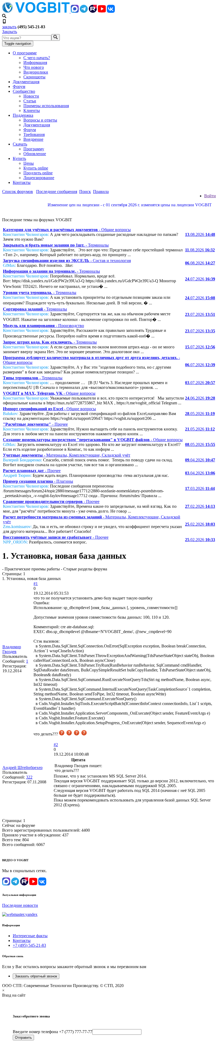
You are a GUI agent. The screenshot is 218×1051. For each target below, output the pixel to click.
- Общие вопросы (67, 229)
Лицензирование (38, 177)
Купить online (35, 168)
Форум (19, 86)
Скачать (20, 144)
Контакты (22, 182)
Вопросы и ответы (40, 120)
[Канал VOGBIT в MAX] (75, 11)
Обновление (34, 153)
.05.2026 (200, 413)
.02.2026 (200, 506)
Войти (210, 196)
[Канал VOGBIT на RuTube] (93, 11)
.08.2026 (200, 234)
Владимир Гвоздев (11, 649)
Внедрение (33, 139)
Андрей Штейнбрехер (22, 767)
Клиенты (31, 110)
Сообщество (24, 91)
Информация (35, 62)
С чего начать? (36, 57)
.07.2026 (200, 279)
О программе (25, 53)
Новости (31, 96)
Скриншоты (34, 77)
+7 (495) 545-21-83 (29, 945)
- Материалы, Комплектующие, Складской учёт (66, 455)
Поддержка (23, 115)
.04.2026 (200, 460)
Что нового (33, 67)
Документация (26, 81)
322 (29, 777)
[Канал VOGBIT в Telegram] (84, 11)
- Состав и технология (67, 260)
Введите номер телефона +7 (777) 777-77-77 (52, 1031)
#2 (56, 744)
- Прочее (35, 424)
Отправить (23, 1038)
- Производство (43, 325)
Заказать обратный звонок (36, 976)
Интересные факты (30, 935)
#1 (35, 583)
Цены (28, 163)
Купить (19, 158)
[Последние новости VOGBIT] (109, 210)
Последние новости (20, 905)
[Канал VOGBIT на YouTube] (102, 11)
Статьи (29, 101)
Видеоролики (35, 72)
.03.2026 (200, 488)
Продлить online (38, 173)
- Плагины (38, 481)
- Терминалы (56, 245)
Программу (33, 149)
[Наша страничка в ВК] (111, 11)
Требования (34, 134)
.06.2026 (200, 398)
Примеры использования (46, 105)
